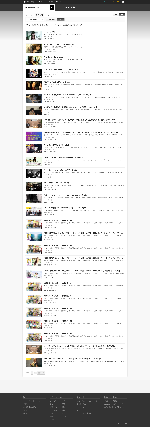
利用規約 (25, 404)
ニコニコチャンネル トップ (31, 401)
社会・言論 (53, 410)
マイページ (80, 407)
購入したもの (81, 404)
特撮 (51, 413)
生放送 (36, 2)
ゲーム (64, 413)
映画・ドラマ (54, 407)
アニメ (52, 404)
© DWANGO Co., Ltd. (121, 423)
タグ (60, 19)
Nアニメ (56, 2)
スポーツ (65, 401)
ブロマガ (53, 401)
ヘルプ (25, 410)
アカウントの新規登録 (84, 413)
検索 (52, 7)
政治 (63, 410)
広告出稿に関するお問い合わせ (114, 407)
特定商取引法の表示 (29, 407)
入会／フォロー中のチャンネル (87, 401)
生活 (63, 407)
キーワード (51, 19)
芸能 (63, 404)
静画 (32, 2)
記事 (48, 15)
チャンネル (42, 2)
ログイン (106, 2)
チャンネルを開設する (111, 401)
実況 (52, 2)
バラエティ (65, 416)
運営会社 (25, 413)
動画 (28, 2)
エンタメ (53, 419)
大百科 (48, 2)
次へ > (41, 373)
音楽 (51, 416)
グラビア (65, 419)
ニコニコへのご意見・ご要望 (113, 404)
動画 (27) (39, 15)
